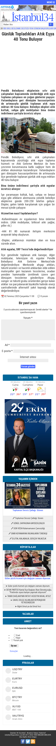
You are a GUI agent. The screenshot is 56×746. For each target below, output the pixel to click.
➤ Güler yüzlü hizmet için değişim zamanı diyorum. (28, 586)
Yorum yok (18, 640)
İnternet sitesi (28, 357)
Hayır (18, 638)
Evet (18, 635)
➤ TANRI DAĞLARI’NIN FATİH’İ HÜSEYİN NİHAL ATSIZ (28, 596)
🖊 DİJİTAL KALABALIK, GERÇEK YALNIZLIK (27, 538)
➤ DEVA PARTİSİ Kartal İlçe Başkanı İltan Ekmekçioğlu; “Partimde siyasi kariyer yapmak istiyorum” (28, 591)
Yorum (28, 317)
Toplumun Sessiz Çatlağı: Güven (28, 510)
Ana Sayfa (23, 737)
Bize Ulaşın (32, 737)
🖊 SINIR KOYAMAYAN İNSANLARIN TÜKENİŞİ (28, 533)
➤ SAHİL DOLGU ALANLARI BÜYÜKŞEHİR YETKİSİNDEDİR (27, 601)
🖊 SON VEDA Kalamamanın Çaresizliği (28, 528)
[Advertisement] (28, 64)
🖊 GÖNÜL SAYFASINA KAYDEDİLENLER (28, 523)
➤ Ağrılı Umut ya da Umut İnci (28, 606)
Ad (7, 345)
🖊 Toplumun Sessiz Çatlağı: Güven (28, 518)
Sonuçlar (14, 651)
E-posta (7, 351)
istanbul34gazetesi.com (14, 735)
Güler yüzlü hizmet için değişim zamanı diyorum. (28, 578)
